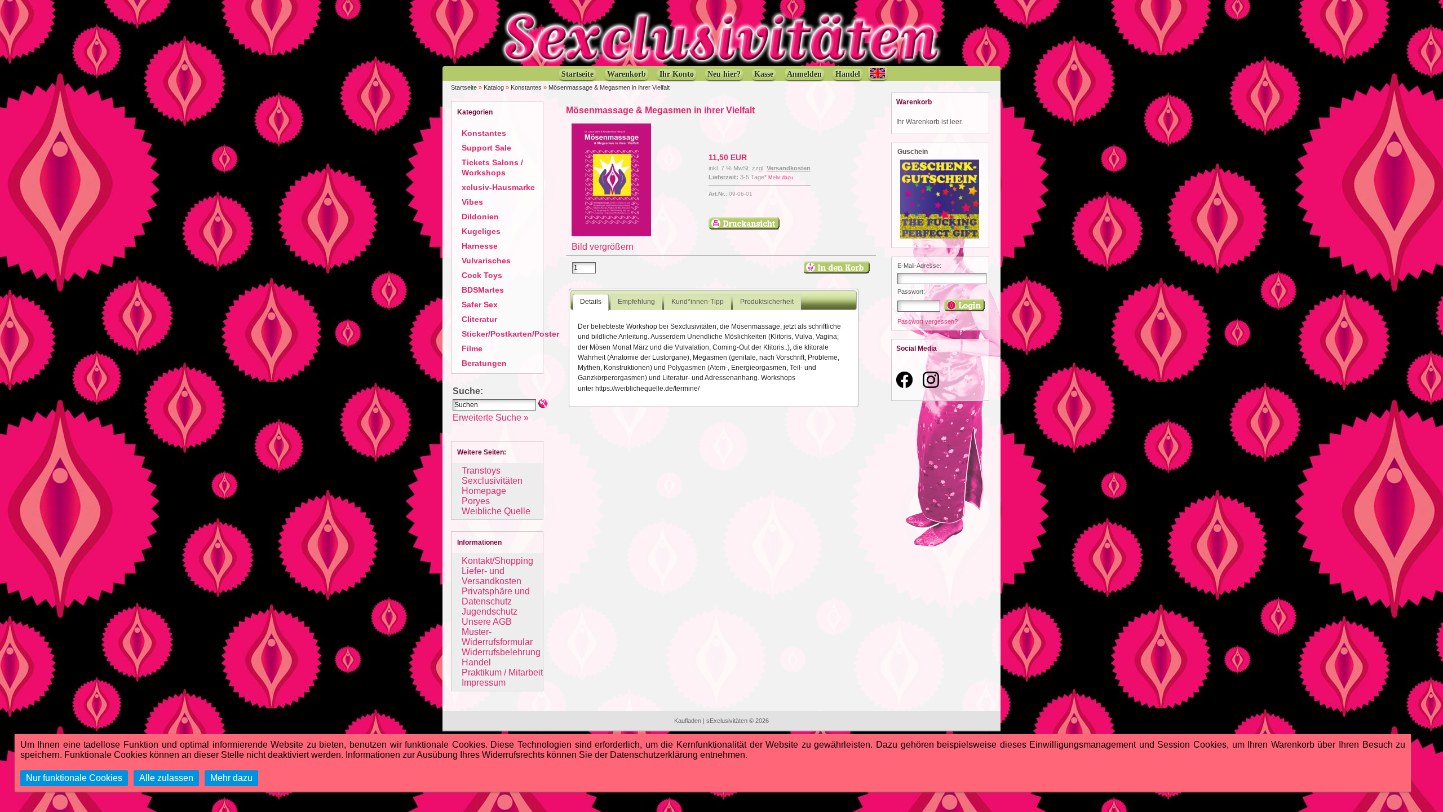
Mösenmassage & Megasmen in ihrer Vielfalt (609, 87)
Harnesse (480, 245)
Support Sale (486, 147)
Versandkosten (789, 168)
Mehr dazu (780, 177)
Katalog (494, 87)
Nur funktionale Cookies (74, 778)
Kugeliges (481, 231)
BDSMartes (483, 289)
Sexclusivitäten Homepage (492, 486)
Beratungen (484, 363)
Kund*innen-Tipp (697, 302)
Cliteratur (479, 319)
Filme (472, 348)
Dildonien (480, 216)
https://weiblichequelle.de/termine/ (647, 388)
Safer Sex (480, 304)
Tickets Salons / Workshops (492, 167)
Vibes (472, 201)
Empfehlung (636, 302)
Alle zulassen (166, 778)
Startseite (464, 87)
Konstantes (526, 87)
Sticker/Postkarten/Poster (510, 333)
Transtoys (481, 470)
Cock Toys (482, 275)
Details (590, 302)
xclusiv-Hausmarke (498, 187)
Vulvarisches (486, 260)
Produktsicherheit (767, 302)
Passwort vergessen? (927, 321)
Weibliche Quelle (496, 511)
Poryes (476, 501)
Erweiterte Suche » (491, 417)
